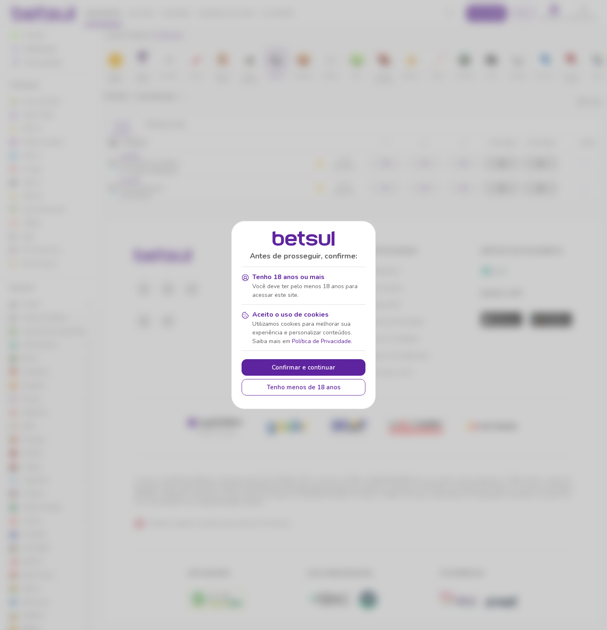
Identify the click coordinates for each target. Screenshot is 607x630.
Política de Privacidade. (322, 341)
